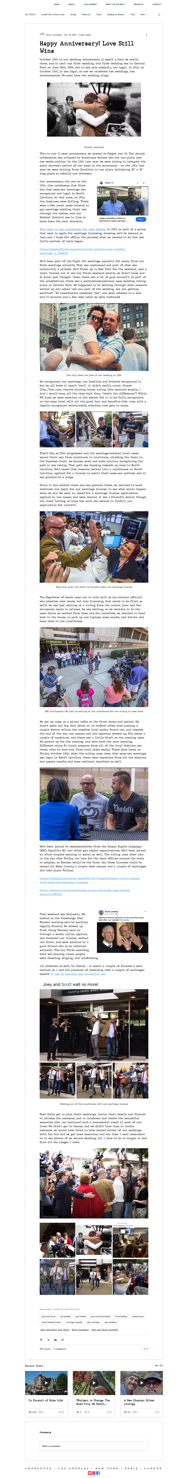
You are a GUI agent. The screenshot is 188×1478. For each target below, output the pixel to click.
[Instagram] (93, 1473)
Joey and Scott (48, 1316)
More (143, 14)
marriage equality (74, 1322)
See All (159, 1365)
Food (132, 14)
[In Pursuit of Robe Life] (46, 1383)
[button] (159, 14)
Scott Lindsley (80, 1329)
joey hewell (80, 1316)
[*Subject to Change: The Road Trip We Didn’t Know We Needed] (94, 1383)
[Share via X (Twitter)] (48, 1339)
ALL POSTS (30, 14)
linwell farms (138, 1316)
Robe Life (86, 14)
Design (73, 14)
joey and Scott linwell (100, 1316)
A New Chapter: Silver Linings (139, 1402)
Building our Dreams (116, 14)
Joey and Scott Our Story (55, 1329)
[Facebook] (98, 1473)
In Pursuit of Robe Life (46, 1400)
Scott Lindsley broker (51, 1322)
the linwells (65, 1316)
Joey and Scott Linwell (104, 1329)
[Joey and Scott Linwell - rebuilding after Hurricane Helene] (141, 1383)
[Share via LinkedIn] (55, 1339)
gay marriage (93, 1322)
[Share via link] (62, 1339)
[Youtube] (89, 1473)
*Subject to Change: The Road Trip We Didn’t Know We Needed (93, 1402)
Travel (98, 14)
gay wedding (110, 1322)
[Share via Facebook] (41, 1339)
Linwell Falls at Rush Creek (53, 14)
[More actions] (146, 35)
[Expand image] (57, 429)
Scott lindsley (121, 1316)
